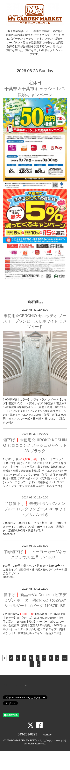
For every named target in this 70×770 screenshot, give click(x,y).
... (32, 664)
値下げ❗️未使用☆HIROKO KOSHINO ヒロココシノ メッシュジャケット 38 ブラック (35, 445)
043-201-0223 (27, 734)
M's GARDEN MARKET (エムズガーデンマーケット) (38, 740)
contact (47, 734)
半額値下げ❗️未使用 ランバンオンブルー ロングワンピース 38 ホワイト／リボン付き (35, 509)
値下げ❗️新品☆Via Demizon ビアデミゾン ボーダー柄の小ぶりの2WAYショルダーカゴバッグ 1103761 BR (35, 600)
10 (64, 657)
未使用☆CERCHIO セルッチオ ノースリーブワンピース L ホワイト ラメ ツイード (35, 321)
